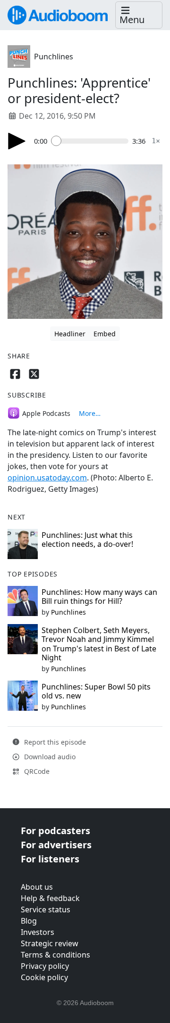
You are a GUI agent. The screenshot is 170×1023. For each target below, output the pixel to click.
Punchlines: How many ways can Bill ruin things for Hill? (99, 596)
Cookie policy (44, 977)
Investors (37, 932)
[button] (138, 15)
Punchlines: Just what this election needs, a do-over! (87, 539)
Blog (29, 921)
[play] (17, 141)
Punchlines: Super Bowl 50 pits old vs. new (96, 691)
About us (37, 887)
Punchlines (53, 56)
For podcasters (55, 830)
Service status (45, 909)
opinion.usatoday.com (47, 477)
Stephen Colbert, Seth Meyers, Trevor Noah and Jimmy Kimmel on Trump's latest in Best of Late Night (99, 644)
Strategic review (49, 943)
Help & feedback (50, 898)
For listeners (50, 858)
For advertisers (56, 844)
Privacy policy (45, 966)
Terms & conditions (55, 955)
